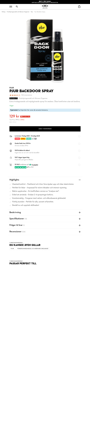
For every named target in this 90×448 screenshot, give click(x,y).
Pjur (32, 12)
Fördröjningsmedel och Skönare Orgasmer (18, 12)
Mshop (3, 12)
